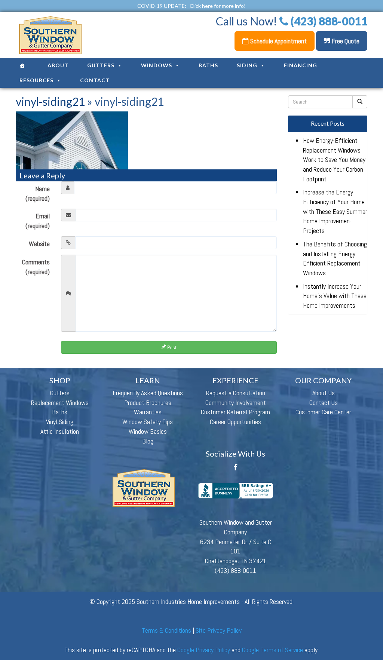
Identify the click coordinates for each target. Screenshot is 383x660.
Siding (247, 65)
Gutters (100, 65)
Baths (208, 65)
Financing (300, 65)
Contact (95, 80)
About (58, 65)
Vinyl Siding (59, 421)
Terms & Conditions (166, 630)
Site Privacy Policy (219, 630)
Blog (147, 441)
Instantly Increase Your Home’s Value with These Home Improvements (335, 296)
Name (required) (37, 193)
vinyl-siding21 (50, 101)
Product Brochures (147, 402)
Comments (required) (36, 267)
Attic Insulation (59, 431)
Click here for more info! (218, 6)
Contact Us (323, 402)
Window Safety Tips (147, 421)
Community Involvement (235, 402)
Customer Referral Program (235, 412)
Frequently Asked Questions (148, 393)
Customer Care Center (323, 412)
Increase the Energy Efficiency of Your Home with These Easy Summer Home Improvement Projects (335, 211)
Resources (36, 80)
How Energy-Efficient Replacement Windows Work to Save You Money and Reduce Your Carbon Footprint (334, 159)
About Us (323, 393)
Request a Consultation (235, 393)
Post (171, 347)
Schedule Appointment (278, 41)
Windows (156, 65)
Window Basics (148, 431)
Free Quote (344, 41)
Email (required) (37, 221)
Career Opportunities (235, 421)
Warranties (148, 412)
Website (39, 243)
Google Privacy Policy (203, 649)
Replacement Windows (60, 402)
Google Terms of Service (272, 649)
